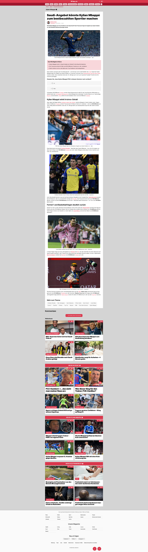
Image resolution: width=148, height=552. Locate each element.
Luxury (82, 526)
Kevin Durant (65, 294)
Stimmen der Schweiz (96, 517)
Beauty (47, 531)
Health (47, 526)
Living (58, 526)
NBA (80, 291)
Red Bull (63, 255)
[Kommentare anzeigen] (99, 549)
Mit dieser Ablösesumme (62, 94)
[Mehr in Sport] (74, 365)
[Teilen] (94, 549)
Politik (58, 514)
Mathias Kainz (53, 21)
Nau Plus (70, 517)
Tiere (58, 529)
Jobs (61, 542)
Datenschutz (71, 542)
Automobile (83, 529)
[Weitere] (101, 4)
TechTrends (94, 529)
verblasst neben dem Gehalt (68, 102)
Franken (62, 92)
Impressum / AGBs (79, 542)
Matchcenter (83, 514)
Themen (58, 519)
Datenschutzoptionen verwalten (90, 542)
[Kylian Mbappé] (74, 9)
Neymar (49, 95)
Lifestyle (47, 519)
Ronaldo (75, 198)
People (93, 514)
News (47, 514)
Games (82, 517)
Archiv (70, 519)
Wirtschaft (48, 517)
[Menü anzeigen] (102, 1)
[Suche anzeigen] (99, 1)
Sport (51, 6)
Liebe (70, 526)
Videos (58, 517)
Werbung (53, 542)
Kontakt (65, 542)
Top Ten (94, 294)
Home (47, 6)
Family (93, 526)
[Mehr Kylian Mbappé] (74, 417)
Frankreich (52, 23)
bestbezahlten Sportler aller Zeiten (91, 73)
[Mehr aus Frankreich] (74, 463)
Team (57, 542)
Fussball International (58, 6)
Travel (70, 529)
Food (47, 529)
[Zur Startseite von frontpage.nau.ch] (74, 1)
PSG (90, 71)
